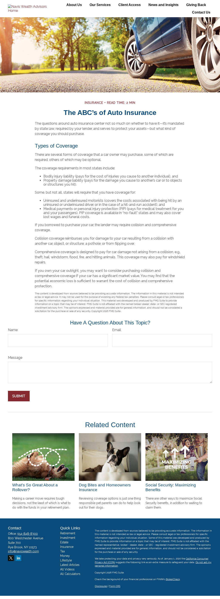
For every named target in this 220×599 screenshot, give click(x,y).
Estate (64, 542)
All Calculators (70, 574)
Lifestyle (66, 560)
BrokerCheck (173, 579)
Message (15, 358)
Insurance (66, 547)
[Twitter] (11, 558)
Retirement (67, 533)
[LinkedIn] (18, 558)
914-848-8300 (27, 533)
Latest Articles (69, 565)
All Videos (67, 569)
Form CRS (114, 586)
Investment (67, 537)
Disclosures (101, 586)
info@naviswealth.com (23, 551)
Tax (62, 551)
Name (13, 330)
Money (65, 556)
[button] (74, 5)
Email (116, 330)
